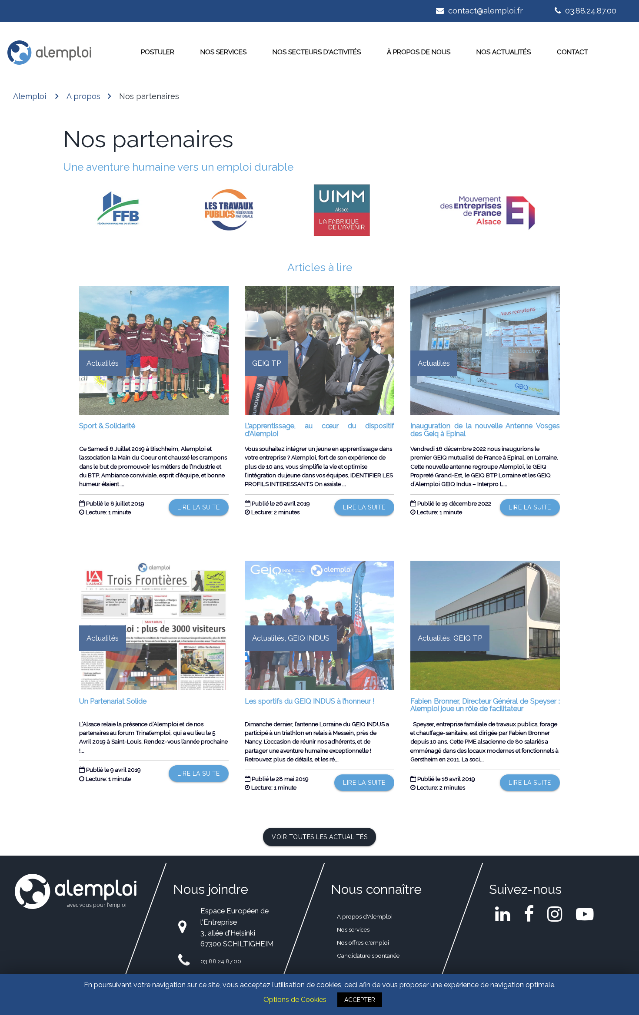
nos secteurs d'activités (317, 52)
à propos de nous (418, 52)
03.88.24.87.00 (589, 10)
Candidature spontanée (368, 955)
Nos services (223, 52)
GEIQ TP (266, 363)
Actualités (103, 363)
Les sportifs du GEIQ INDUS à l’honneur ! (309, 701)
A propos (83, 96)
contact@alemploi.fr (484, 10)
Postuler (157, 52)
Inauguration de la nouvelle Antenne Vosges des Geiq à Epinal (484, 430)
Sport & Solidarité (107, 426)
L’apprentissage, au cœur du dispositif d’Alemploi (319, 430)
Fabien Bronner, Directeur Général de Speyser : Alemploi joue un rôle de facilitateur (484, 705)
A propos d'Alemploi (365, 916)
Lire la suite (198, 507)
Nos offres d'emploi (363, 942)
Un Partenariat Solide (112, 701)
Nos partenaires (149, 96)
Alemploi (29, 96)
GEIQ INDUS (308, 638)
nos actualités (503, 52)
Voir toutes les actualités (319, 836)
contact (572, 52)
